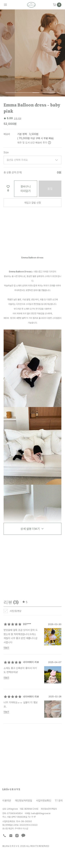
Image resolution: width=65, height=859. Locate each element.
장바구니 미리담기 (26, 189)
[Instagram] (17, 835)
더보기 (6, 647)
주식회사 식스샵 (21, 828)
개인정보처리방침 (23, 800)
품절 (50, 189)
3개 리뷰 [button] (17, 118)
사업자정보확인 (43, 800)
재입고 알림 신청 (32, 202)
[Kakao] (23, 835)
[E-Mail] (11, 835)
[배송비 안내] (49, 142)
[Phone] (4, 835)
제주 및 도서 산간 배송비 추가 (32, 142)
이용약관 (6, 800)
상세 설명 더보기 (30, 529)
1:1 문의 (59, 800)
